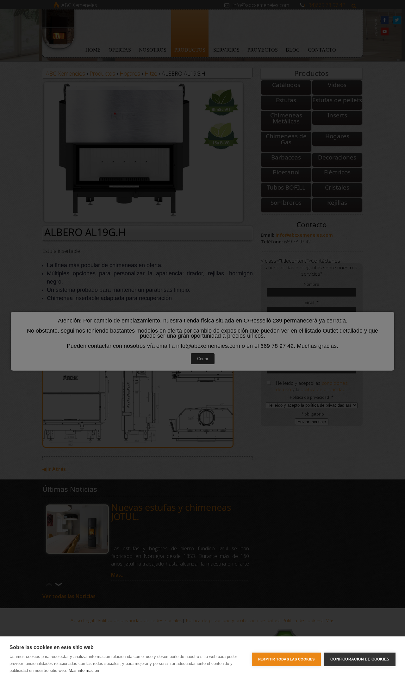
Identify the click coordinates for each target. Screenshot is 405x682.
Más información (84, 670)
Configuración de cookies (359, 659)
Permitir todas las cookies (286, 659)
